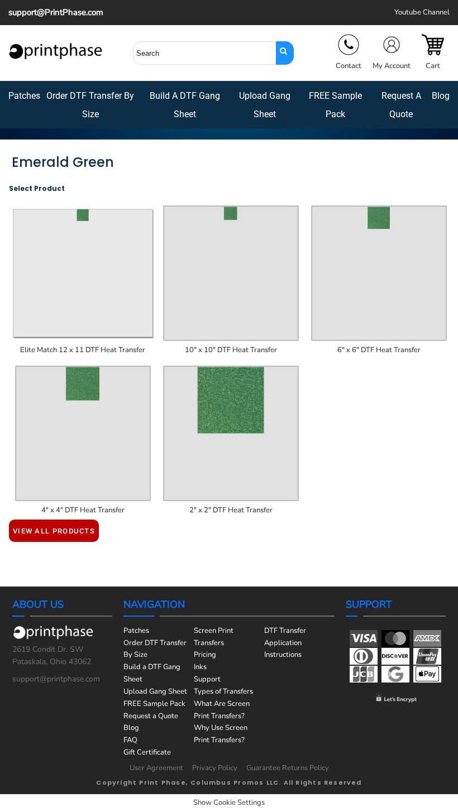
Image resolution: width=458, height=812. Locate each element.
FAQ (130, 740)
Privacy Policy (214, 768)
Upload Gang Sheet (155, 691)
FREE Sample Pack (154, 704)
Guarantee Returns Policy (287, 768)
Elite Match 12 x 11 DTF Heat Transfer (82, 350)
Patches (136, 631)
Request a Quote (150, 716)
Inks (200, 667)
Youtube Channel (422, 12)
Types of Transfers (223, 691)
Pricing (205, 655)
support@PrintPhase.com (55, 12)
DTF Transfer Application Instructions (285, 643)
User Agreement (156, 768)
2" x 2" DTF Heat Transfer (231, 510)
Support (207, 679)
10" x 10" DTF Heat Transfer (231, 350)
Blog (131, 728)
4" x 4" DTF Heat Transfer (83, 510)
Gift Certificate (147, 752)
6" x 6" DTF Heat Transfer (379, 350)
